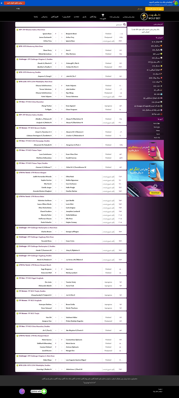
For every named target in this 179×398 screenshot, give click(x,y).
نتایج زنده (103, 18)
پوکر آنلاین (93, 16)
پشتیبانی (44, 16)
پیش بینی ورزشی (128, 16)
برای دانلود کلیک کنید (14, 2)
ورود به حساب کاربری (154, 8)
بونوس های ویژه (157, 391)
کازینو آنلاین (54, 16)
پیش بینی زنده (114, 16)
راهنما (36, 16)
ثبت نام (140, 8)
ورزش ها (159, 37)
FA (18, 8)
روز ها (160, 119)
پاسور (84, 16)
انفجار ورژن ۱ (66, 16)
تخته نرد (76, 16)
